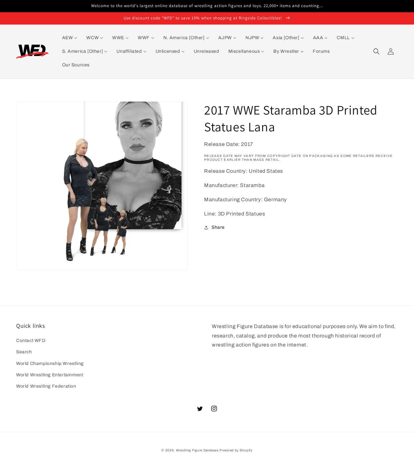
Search (24, 351)
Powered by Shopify (236, 450)
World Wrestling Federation (46, 386)
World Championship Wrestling (50, 363)
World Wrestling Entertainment (49, 374)
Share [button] (218, 227)
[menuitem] (70, 38)
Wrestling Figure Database (197, 450)
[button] (376, 51)
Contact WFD (31, 340)
